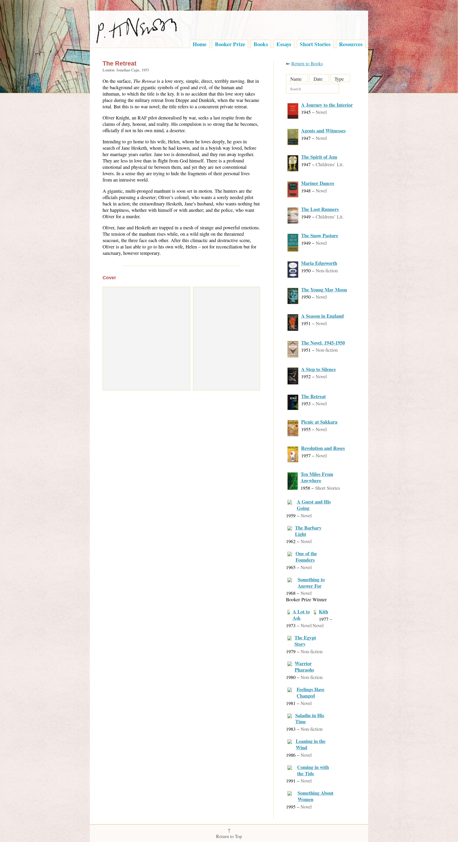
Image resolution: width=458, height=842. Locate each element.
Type (339, 79)
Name (296, 79)
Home (199, 44)
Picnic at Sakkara (319, 421)
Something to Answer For (311, 582)
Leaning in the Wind (310, 744)
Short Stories (315, 44)
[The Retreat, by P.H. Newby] (146, 338)
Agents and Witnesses (323, 130)
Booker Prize (230, 44)
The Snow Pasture (319, 235)
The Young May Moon (324, 289)
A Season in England (322, 315)
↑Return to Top (229, 833)
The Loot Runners (320, 209)
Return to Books (307, 63)
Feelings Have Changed (310, 692)
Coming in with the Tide (313, 770)
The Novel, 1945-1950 (323, 342)
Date (318, 79)
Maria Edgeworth (319, 263)
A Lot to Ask (301, 614)
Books (261, 44)
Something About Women (315, 796)
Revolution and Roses (323, 448)
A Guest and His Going (314, 505)
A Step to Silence (318, 369)
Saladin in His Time (309, 718)
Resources (351, 44)
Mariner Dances (317, 183)
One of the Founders (306, 556)
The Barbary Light (308, 531)
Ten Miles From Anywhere (317, 477)
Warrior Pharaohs (304, 666)
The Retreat (313, 396)
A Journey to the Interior (327, 104)
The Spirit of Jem (319, 156)
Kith (323, 611)
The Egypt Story (305, 640)
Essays (283, 44)
